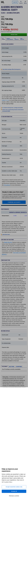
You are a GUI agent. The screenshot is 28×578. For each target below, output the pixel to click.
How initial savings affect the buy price (11, 69)
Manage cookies (14, 495)
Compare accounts (14, 202)
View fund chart (6, 234)
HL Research (17, 39)
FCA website (7, 185)
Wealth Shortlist (8, 242)
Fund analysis (22, 39)
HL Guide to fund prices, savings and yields (12, 107)
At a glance (3, 39)
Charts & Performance (10, 39)
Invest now (14, 34)
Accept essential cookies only (14, 487)
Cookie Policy (8, 482)
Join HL (15, 2)
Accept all (14, 491)
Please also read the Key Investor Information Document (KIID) (13, 110)
